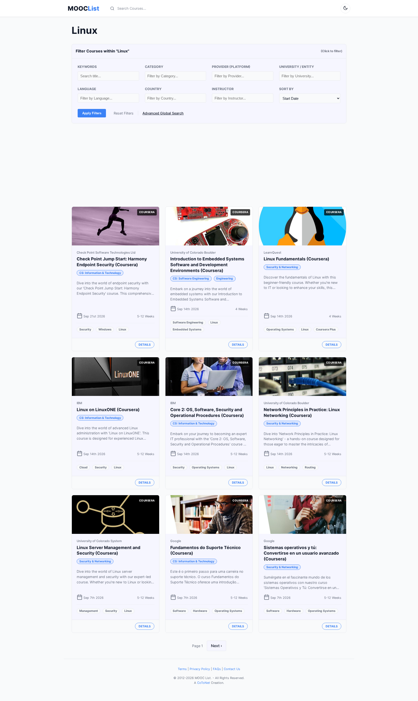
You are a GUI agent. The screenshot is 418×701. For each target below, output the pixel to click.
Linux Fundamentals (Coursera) (296, 258)
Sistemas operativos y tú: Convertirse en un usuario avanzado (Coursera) (301, 553)
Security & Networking (282, 267)
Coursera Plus (326, 329)
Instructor (223, 89)
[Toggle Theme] (345, 8)
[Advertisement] (209, 165)
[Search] (112, 8)
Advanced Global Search (163, 113)
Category (154, 67)
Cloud (83, 467)
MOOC (83, 8)
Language (87, 89)
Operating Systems (280, 329)
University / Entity (296, 67)
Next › (216, 645)
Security (85, 329)
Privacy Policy (200, 669)
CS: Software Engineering (191, 278)
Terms (182, 669)
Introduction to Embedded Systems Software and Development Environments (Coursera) (207, 264)
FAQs (217, 669)
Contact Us (232, 669)
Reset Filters (124, 113)
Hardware (200, 611)
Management (88, 611)
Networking (289, 467)
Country (153, 89)
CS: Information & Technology (100, 273)
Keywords (87, 67)
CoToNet (203, 683)
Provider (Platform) (231, 67)
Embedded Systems (187, 329)
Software (179, 611)
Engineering (224, 278)
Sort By (286, 89)
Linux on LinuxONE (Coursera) (108, 409)
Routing (310, 467)
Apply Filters (91, 113)
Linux (122, 329)
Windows (105, 329)
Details (145, 344)
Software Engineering (188, 322)
